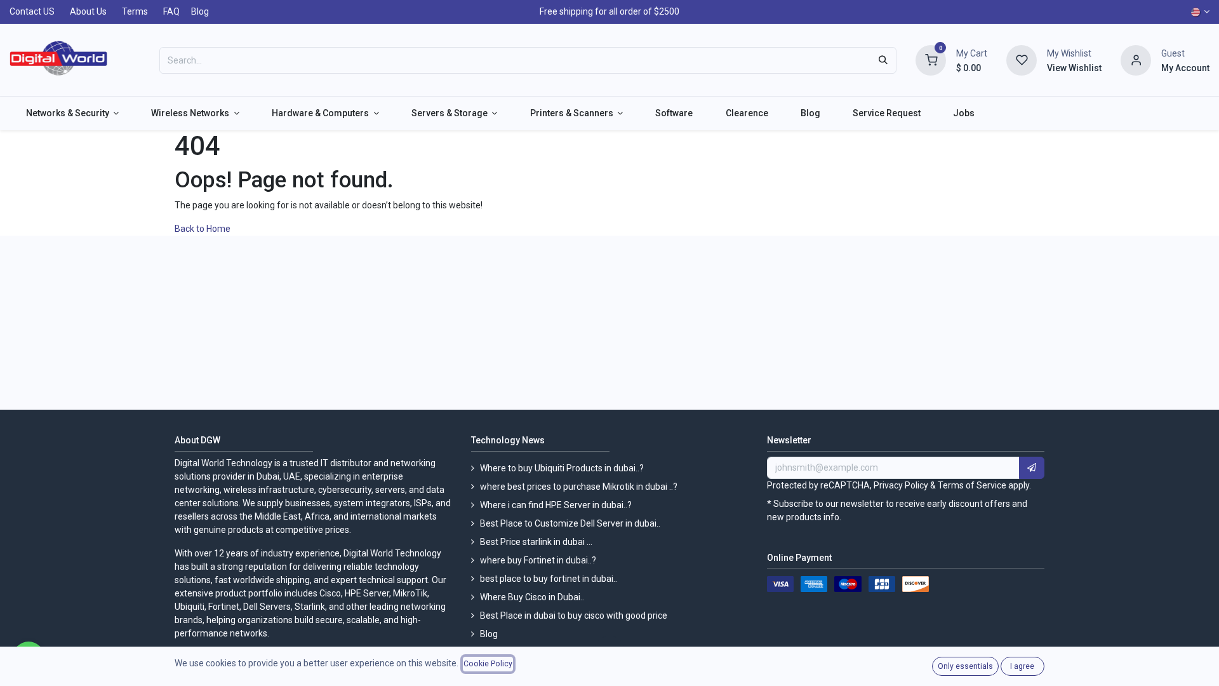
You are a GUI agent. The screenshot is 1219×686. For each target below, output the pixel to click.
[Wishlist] (1021, 59)
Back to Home (203, 229)
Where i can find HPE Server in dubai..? (556, 505)
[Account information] (1136, 59)
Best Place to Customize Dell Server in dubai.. (570, 523)
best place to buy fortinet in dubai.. (548, 579)
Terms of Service (972, 485)
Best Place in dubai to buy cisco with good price (573, 615)
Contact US (32, 11)
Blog (200, 11)
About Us (88, 11)
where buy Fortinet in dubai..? (538, 560)
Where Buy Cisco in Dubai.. (532, 597)
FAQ (171, 11)
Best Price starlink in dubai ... (536, 542)
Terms (135, 11)
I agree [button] (1022, 666)
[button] (1031, 468)
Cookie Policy (487, 663)
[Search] (883, 60)
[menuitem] (72, 113)
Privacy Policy (901, 485)
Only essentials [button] (965, 666)
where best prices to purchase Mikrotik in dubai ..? (578, 486)
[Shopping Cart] (931, 59)
